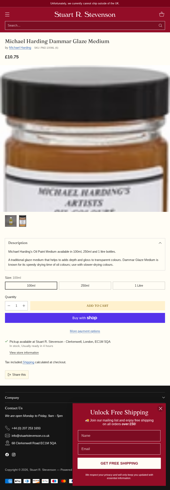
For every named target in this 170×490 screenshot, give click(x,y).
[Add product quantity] (24, 305)
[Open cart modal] (161, 14)
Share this (19, 374)
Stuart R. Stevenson (43, 469)
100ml (31, 285)
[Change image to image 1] (11, 221)
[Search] (160, 25)
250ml (85, 285)
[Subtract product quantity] (9, 305)
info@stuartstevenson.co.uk (31, 435)
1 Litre (139, 285)
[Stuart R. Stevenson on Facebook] (7, 455)
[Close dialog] (160, 408)
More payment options (85, 331)
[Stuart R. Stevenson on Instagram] (13, 455)
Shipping (28, 362)
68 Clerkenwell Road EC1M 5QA (34, 443)
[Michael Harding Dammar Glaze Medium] (85, 207)
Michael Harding (20, 47)
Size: (13, 277)
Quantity (10, 297)
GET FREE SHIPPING (119, 463)
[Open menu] (7, 14)
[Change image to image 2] (22, 221)
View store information (24, 352)
